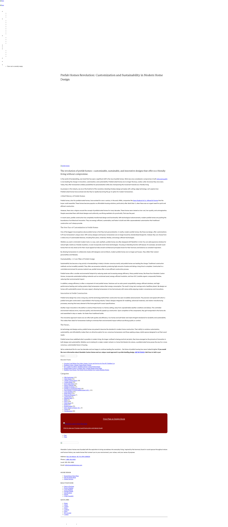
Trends (66, 409)
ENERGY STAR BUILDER (72, 388)
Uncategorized (68, 411)
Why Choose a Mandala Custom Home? (20, 54)
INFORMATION (8, 36)
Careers (66, 506)
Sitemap (63, 524)
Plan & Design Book (13, 15)
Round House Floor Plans (15, 13)
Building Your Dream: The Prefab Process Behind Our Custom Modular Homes (86, 370)
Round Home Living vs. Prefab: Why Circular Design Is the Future (83, 368)
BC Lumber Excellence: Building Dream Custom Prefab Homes (82, 366)
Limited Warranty (12, 43)
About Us (10, 50)
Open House (67, 403)
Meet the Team (12, 52)
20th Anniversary (69, 377)
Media (66, 400)
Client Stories (68, 379)
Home (66, 503)
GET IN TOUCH (140, 352)
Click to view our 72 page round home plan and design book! (83, 428)
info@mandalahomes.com (73, 465)
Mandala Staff (68, 398)
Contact (66, 514)
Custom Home (66, 84)
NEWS (5, 47)
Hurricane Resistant (69, 395)
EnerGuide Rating (69, 384)
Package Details (12, 28)
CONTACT (7, 58)
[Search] (69, 356)
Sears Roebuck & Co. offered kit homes (145, 200)
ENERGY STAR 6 (69, 387)
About (66, 505)
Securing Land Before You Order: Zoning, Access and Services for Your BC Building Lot (89, 363)
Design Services (12, 17)
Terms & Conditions (83, 524)
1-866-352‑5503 (9, 61)
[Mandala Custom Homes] (114, 4)
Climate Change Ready (70, 380)
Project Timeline (12, 24)
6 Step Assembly (69, 496)
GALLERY (7, 45)
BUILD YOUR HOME (10, 19)
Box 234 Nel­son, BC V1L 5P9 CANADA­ (78, 456)
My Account (67, 513)
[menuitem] (116, 14)
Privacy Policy (71, 524)
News (82, 84)
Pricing (9, 34)
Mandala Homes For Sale (15, 21)
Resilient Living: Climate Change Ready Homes (77, 365)
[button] (65, 166)
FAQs (9, 41)
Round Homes (68, 406)
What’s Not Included (13, 32)
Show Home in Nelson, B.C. (72, 408)
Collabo (92, 520)
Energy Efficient (68, 385)
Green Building (12, 37)
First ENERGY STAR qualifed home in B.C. (77, 390)
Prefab (86, 84)
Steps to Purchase (13, 22)
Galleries (66, 509)
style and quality (162, 179)
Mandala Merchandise (14, 56)
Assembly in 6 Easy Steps (15, 39)
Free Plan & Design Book (114, 419)
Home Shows (68, 393)
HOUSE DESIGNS (9, 11)
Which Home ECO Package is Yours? (18, 26)
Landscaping (67, 396)
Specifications (11, 30)
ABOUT (6, 49)
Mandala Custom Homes (73, 520)
